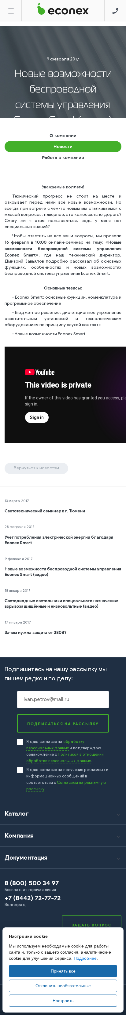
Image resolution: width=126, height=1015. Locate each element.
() (33, 898)
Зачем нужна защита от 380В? (35, 632)
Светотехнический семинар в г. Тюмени (45, 511)
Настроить (63, 1000)
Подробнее (85, 958)
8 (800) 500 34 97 (32, 883)
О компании (63, 135)
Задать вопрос (92, 925)
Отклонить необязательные (63, 985)
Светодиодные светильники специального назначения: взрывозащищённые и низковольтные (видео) (61, 603)
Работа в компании (63, 157)
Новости (63, 146)
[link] (63, 886)
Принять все (63, 971)
